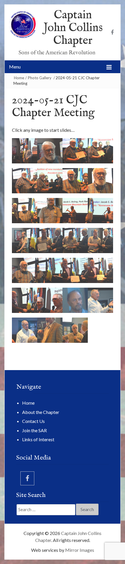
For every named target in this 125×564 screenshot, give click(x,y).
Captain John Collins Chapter (73, 28)
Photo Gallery (39, 77)
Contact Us (33, 421)
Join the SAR (34, 430)
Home (19, 77)
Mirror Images (79, 550)
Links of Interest (38, 439)
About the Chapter (40, 412)
